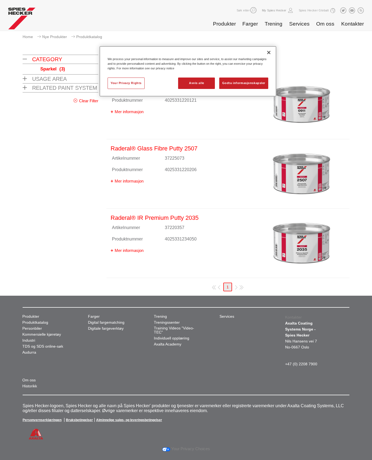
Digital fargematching (106, 322)
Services (299, 24)
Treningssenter (167, 322)
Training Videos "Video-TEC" (174, 330)
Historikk (29, 386)
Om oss (325, 24)
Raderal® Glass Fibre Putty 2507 (154, 148)
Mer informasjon (129, 111)
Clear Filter (88, 100)
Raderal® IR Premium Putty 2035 (155, 217)
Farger (250, 24)
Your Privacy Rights (126, 83)
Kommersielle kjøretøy (41, 334)
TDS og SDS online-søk (42, 346)
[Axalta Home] (21, 20)
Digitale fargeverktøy (106, 328)
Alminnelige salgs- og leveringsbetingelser (129, 420)
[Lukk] (269, 52)
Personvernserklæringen (42, 420)
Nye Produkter (54, 37)
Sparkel (52, 69)
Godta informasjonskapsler (243, 83)
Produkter (224, 24)
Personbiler (32, 328)
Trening (273, 24)
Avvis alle (196, 83)
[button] (253, 10)
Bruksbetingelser (79, 420)
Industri (28, 340)
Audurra (29, 352)
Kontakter (352, 24)
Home (28, 37)
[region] (187, 71)
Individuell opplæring (171, 338)
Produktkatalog (35, 322)
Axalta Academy (167, 344)
